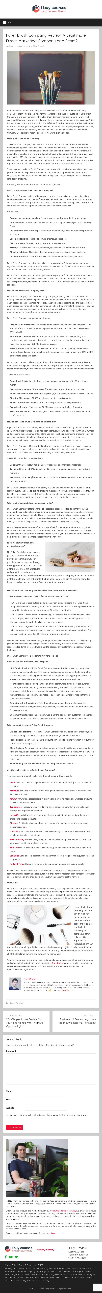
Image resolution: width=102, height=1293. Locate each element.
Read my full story (45, 1250)
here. (53, 1233)
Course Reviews (16, 1003)
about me (65, 990)
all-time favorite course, (64, 1211)
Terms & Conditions (27, 1265)
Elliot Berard (38, 46)
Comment (11, 1051)
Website (10, 1108)
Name (9, 1091)
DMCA (40, 1265)
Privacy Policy (10, 1265)
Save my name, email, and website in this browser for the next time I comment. (48, 1115)
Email (9, 1099)
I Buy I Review (57, 963)
